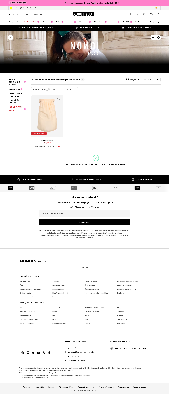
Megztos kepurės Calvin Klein (96, 293)
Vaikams (38, 14)
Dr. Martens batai (27, 297)
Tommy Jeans (58, 308)
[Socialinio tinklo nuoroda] (22, 353)
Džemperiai (89, 297)
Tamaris (120, 312)
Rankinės (120, 293)
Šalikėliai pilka (90, 285)
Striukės (55, 282)
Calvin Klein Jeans (92, 312)
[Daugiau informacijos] (47, 148)
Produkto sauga (139, 387)
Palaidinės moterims (60, 297)
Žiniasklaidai (39, 387)
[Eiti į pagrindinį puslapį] (34, 343)
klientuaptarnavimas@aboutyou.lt (55, 235)
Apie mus (26, 387)
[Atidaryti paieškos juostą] (158, 22)
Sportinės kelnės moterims (31, 289)
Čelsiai (22, 285)
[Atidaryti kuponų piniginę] (129, 14)
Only (54, 316)
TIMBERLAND (25, 316)
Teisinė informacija (106, 387)
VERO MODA (122, 319)
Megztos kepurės (59, 289)
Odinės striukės (58, 285)
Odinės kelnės (25, 293)
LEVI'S (55, 319)
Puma (54, 312)
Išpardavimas (38, 89)
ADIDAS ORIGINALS (28, 312)
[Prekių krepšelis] (159, 14)
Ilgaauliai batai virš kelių (126, 289)
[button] (133, 80)
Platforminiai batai (60, 293)
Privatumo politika (66, 387)
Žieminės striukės (92, 289)
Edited (87, 316)
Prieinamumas (123, 387)
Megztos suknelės (124, 285)
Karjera (51, 387)
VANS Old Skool (91, 282)
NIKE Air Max (25, 282)
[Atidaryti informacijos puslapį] (159, 2)
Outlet (15, 8)
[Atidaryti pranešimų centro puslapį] (144, 14)
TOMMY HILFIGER (27, 323)
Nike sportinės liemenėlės (127, 282)
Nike (86, 319)
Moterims (13, 14)
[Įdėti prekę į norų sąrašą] (58, 99)
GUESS (120, 316)
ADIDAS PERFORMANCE (94, 308)
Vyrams (25, 14)
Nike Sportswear (59, 323)
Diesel (22, 308)
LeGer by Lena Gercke (29, 319)
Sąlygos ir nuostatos (86, 387)
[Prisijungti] (136, 14)
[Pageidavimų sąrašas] (151, 14)
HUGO (87, 323)
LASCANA (121, 323)
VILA (119, 308)
